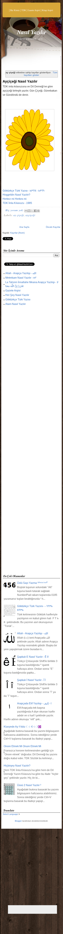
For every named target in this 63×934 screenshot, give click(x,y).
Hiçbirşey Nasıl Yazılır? (17, 765)
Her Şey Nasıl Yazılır (17, 295)
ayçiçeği (30, 215)
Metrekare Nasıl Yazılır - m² (20, 277)
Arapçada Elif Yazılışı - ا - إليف (34, 703)
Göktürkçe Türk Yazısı (17, 299)
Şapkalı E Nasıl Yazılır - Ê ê (33, 656)
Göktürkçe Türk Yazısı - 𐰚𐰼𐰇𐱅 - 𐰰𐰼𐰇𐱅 (23, 190)
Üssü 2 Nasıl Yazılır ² (29, 785)
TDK (23, 10)
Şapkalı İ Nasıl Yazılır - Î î (31, 680)
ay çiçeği (18, 215)
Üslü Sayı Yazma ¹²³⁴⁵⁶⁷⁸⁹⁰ (32, 583)
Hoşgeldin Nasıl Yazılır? (16, 194)
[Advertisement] (31, 440)
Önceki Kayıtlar (53, 227)
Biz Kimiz (15, 10)
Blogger (18, 821)
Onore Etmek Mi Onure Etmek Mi (22, 746)
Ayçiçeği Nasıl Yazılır (20, 81)
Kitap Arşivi (47, 10)
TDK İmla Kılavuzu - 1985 (17, 203)
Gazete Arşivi (34, 10)
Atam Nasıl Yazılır (15, 304)
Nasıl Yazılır (31, 32)
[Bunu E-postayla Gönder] (26, 210)
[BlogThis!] (29, 210)
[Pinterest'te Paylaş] (38, 210)
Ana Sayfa (24, 227)
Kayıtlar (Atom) (17, 233)
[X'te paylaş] (32, 210)
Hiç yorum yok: (15, 210)
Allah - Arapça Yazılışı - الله (20, 273)
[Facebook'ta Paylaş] (35, 210)
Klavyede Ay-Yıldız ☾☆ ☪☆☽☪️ (22, 726)
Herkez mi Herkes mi (14, 198)
